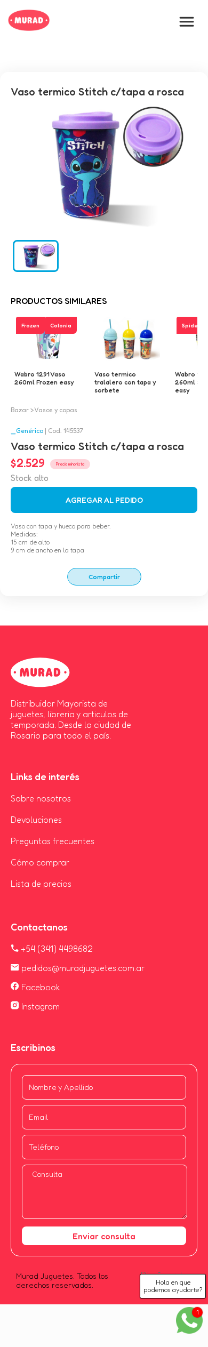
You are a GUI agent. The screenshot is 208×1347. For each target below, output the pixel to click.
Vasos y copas (55, 410)
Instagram (39, 1006)
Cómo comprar (40, 862)
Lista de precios (41, 883)
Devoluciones (36, 819)
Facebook (39, 987)
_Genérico (27, 431)
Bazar (20, 410)
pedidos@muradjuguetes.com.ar (82, 968)
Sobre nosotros (41, 798)
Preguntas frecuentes (52, 841)
